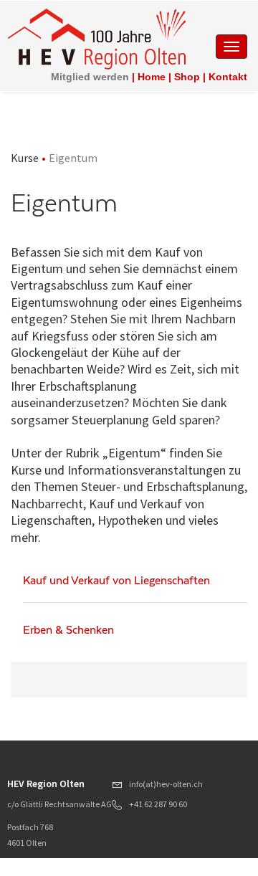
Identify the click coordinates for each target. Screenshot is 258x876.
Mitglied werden (90, 76)
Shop (187, 76)
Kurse (25, 158)
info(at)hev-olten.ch (166, 784)
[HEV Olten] (96, 38)
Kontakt (228, 76)
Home (152, 76)
